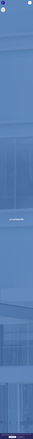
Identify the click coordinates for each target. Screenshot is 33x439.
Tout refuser (20, 436)
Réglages (13, 435)
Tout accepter (12, 436)
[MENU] (3, 2)
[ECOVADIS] (2, 7)
